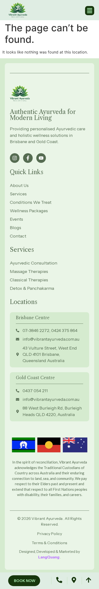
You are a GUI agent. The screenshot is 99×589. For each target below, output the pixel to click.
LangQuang (49, 557)
